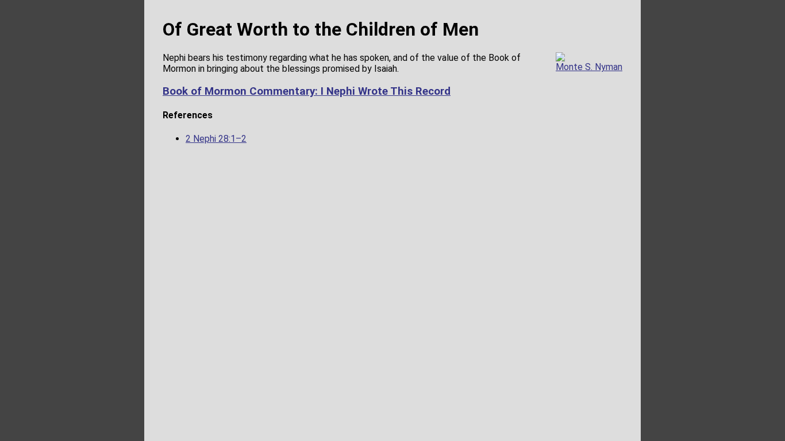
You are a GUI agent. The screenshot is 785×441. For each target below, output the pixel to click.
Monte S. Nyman (589, 66)
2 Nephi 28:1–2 (216, 138)
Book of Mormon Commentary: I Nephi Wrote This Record (307, 91)
